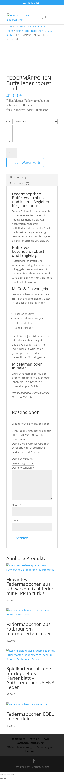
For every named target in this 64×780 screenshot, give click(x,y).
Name (16, 505)
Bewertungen (44, 747)
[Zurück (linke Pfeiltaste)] (1, 778)
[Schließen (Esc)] (12, 774)
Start (9, 26)
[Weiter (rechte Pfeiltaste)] (5, 778)
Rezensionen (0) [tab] (19, 183)
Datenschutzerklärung (30, 743)
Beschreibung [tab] (18, 177)
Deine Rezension (23, 467)
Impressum (18, 738)
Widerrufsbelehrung (19, 747)
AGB (46, 738)
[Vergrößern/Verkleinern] (1, 774)
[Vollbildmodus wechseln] (5, 774)
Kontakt (34, 738)
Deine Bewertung (23, 458)
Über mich (30, 751)
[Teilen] (8, 774)
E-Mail (17, 520)
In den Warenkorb (25, 162)
